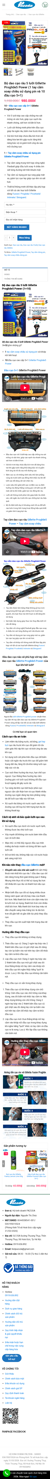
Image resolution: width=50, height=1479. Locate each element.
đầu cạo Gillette (30, 864)
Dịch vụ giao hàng (13, 1308)
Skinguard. (22, 197)
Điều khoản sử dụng (14, 1383)
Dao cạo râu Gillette (36, 14)
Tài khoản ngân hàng (14, 1398)
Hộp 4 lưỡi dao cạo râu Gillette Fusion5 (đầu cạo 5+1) (36, 1176)
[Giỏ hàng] (45, 5)
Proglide (9, 648)
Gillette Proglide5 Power (16, 156)
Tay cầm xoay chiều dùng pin (15, 255)
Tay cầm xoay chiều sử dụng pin (24, 153)
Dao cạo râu (21, 14)
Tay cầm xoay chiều (30, 523)
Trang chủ (10, 14)
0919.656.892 (11, 1295)
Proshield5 (21, 725)
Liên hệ (8, 1403)
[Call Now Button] (6, 1473)
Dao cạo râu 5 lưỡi (30, 245)
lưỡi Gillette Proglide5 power (25, 716)
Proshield (18, 648)
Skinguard (37, 648)
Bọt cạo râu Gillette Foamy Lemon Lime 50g (13, 1175)
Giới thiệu (9, 1373)
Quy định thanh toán (14, 1393)
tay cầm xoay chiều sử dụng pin (22, 352)
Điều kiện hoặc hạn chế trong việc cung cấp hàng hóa (14, 1346)
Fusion (41, 645)
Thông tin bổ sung (13, 279)
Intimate (26, 648)
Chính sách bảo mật (14, 1378)
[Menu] (3, 4)
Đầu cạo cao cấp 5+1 (20, 105)
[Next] (43, 42)
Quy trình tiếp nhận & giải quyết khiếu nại (14, 1334)
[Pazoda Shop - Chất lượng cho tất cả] (24, 5)
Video (7, 274)
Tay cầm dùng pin (38, 252)
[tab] (25, 270)
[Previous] (6, 42)
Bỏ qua (33, 1476)
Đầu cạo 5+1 (11, 370)
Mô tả (7, 270)
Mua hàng (24, 237)
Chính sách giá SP (13, 1388)
